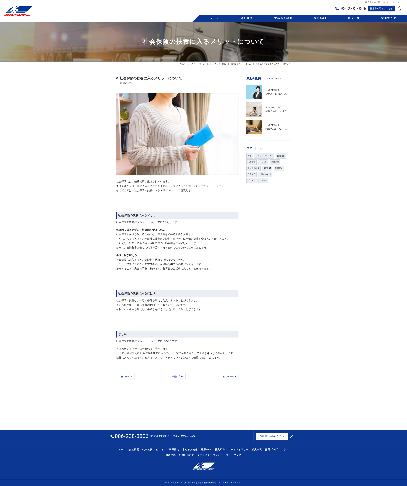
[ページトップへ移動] (293, 436)
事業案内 (275, 162)
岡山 (250, 156)
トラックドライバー (264, 156)
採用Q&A (267, 168)
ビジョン (263, 162)
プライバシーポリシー (257, 180)
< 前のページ (125, 376)
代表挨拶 (251, 162)
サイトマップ (233, 455)
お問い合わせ (265, 174)
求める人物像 (253, 168)
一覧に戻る (177, 376)
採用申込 (251, 174)
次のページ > (229, 376)
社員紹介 (279, 168)
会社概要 (281, 156)
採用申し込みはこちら (381, 8)
